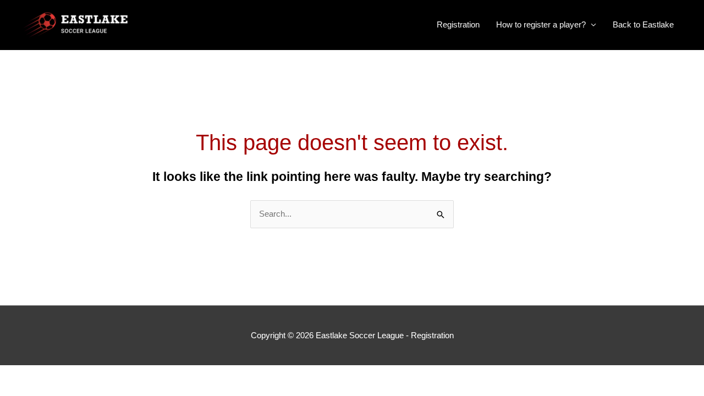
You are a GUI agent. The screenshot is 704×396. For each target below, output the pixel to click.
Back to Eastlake (643, 24)
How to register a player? (541, 24)
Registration (458, 24)
